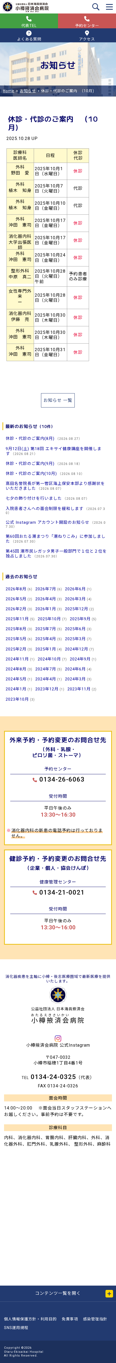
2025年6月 (75, 628)
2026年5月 (16, 599)
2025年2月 (16, 649)
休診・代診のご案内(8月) (30, 438)
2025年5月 (16, 638)
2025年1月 (45, 649)
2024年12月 (76, 649)
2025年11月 (17, 619)
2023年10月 (17, 699)
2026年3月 (75, 599)
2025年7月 (45, 628)
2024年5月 (16, 679)
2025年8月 (16, 628)
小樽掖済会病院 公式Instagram (58, 1045)
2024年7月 (45, 669)
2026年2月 (16, 609)
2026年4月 (45, 599)
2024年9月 (80, 659)
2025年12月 (76, 609)
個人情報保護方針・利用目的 (30, 1319)
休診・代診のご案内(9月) (30, 463)
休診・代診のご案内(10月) (31, 473)
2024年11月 (17, 659)
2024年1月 (16, 689)
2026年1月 (45, 609)
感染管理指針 (95, 1319)
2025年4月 (45, 638)
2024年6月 (75, 669)
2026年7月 (45, 589)
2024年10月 (49, 659)
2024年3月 (75, 679)
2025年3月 (75, 638)
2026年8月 (16, 589)
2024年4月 (45, 679)
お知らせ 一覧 (57, 400)
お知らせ (28, 91)
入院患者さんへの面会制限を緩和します (44, 508)
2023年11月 (79, 689)
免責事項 (70, 1319)
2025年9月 (80, 619)
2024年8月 (16, 669)
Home (8, 91)
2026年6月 (75, 589)
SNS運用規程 (16, 1328)
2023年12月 (47, 689)
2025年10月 (49, 619)
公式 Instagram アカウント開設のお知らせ (47, 522)
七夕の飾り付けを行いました (34, 498)
